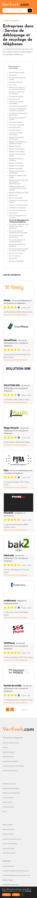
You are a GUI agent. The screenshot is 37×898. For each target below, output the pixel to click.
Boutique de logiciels (15, 82)
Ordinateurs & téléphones (17, 210)
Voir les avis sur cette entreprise (15, 315)
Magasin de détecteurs (16, 166)
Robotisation (13, 213)
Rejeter (16, 894)
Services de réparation (16, 261)
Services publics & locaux (10, 770)
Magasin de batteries (16, 163)
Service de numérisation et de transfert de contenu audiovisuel (18, 226)
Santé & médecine (8, 834)
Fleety (18, 301)
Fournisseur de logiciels (16, 125)
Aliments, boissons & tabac (11, 743)
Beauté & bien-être (8, 756)
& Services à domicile (14, 839)
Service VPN (13, 258)
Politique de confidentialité (10, 884)
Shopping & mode (8, 807)
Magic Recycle (16, 430)
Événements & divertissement (11, 793)
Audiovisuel (13, 75)
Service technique (15, 256)
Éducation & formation (9, 783)
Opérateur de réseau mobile (18, 205)
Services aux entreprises (10, 843)
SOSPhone (16, 646)
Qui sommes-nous (8, 866)
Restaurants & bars (8, 829)
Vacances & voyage (8, 848)
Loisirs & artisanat (8, 797)
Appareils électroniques (16, 72)
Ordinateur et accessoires (17, 208)
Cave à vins (12, 85)
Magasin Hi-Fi (13, 195)
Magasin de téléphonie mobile (19, 192)
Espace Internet (14, 99)
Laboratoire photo (15, 130)
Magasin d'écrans (15, 146)
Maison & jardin (7, 802)
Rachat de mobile (17, 688)
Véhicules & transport (9, 853)
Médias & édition (8, 824)
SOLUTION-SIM (17, 388)
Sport (4, 811)
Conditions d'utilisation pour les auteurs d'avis (16, 875)
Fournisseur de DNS (15, 122)
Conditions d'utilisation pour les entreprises (16, 871)
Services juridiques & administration (13, 766)
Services (5, 839)
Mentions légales (8, 880)
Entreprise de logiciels (16, 96)
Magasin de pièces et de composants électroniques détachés (17, 188)
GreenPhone (16, 343)
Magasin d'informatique (17, 151)
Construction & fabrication (10, 761)
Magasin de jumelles (15, 168)
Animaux (5, 747)
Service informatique (16, 253)
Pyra (18, 471)
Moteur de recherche (16, 198)
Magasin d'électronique (16, 149)
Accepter (6, 894)
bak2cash (16, 558)
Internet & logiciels (15, 127)
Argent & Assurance (9, 752)
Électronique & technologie (11, 788)
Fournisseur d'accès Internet (18, 106)
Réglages (28, 891)
